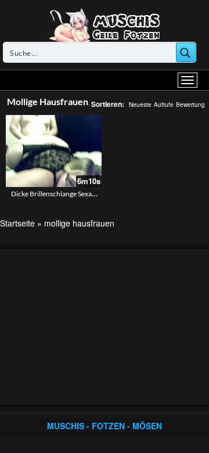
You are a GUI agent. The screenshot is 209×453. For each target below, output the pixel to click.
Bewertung (190, 104)
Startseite (17, 223)
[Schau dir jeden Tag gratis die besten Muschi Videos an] (104, 24)
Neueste (140, 104)
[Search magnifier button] (186, 52)
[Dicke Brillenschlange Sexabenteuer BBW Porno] (54, 151)
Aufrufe (164, 104)
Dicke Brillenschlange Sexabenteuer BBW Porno (84, 193)
